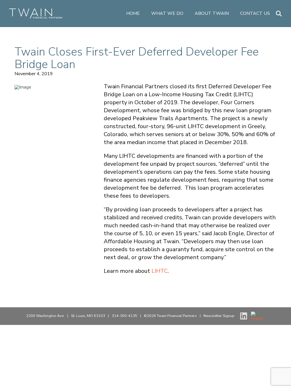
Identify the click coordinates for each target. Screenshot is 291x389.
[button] (279, 13)
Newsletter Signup (218, 315)
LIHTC (159, 271)
